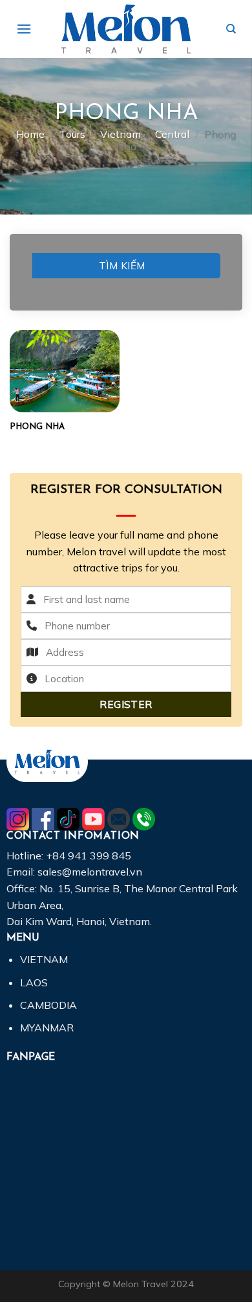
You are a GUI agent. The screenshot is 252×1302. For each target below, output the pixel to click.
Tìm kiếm (122, 265)
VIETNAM (44, 959)
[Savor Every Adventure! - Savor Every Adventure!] (126, 29)
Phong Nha (37, 427)
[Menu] (24, 28)
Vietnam (120, 134)
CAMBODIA (48, 1005)
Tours (72, 134)
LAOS (34, 982)
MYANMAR (47, 1027)
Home (30, 134)
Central (172, 134)
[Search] (231, 29)
